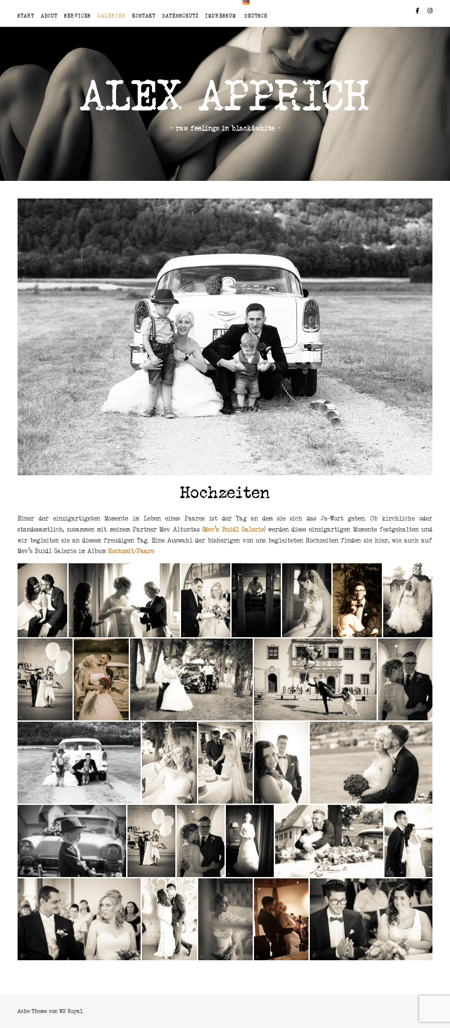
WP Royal (71, 1011)
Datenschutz (180, 16)
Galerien (112, 16)
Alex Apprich (225, 96)
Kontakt (144, 16)
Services (77, 16)
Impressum (220, 16)
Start (26, 16)
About (49, 16)
